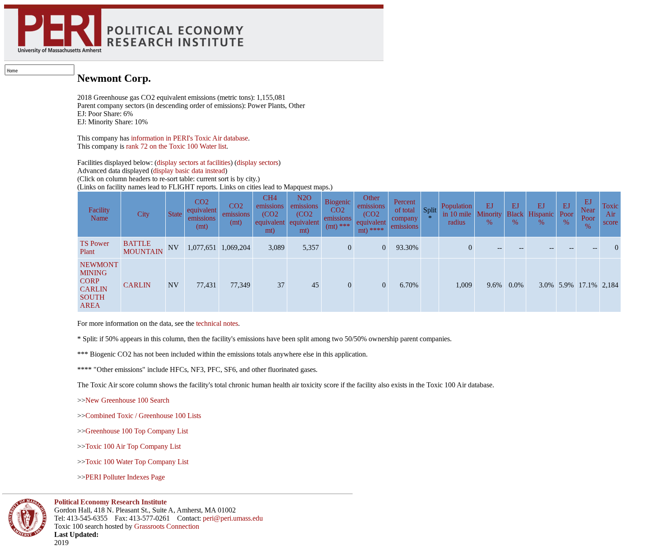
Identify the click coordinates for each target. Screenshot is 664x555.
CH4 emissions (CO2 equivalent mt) (270, 214)
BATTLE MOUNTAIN (143, 247)
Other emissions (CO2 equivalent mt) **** (371, 214)
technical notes (217, 323)
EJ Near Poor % (588, 214)
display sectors (257, 162)
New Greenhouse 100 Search (127, 400)
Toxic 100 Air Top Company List (133, 446)
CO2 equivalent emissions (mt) (201, 214)
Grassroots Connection (166, 526)
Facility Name (99, 214)
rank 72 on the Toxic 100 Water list (176, 146)
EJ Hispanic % (541, 214)
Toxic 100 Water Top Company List (136, 462)
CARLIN (137, 285)
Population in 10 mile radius (456, 214)
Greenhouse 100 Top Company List (136, 431)
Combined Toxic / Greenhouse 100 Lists (143, 415)
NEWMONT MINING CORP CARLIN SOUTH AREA (99, 285)
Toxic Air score (610, 214)
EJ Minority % (489, 214)
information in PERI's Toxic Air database (189, 138)
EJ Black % (515, 214)
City (143, 214)
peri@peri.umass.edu (233, 518)
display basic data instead (189, 170)
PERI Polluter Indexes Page (125, 477)
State (175, 214)
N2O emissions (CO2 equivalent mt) (304, 214)
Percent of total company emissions (404, 214)
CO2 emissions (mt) (236, 214)
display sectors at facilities (193, 162)
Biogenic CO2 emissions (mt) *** (337, 214)
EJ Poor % (566, 214)
